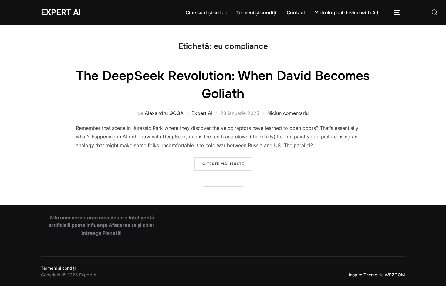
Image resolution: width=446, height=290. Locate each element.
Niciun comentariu (288, 113)
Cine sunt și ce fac (206, 12)
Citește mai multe (227, 163)
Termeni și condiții (257, 12)
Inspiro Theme (363, 274)
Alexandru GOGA (164, 113)
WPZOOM (395, 274)
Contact (296, 12)
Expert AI (61, 12)
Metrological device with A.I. (346, 12)
